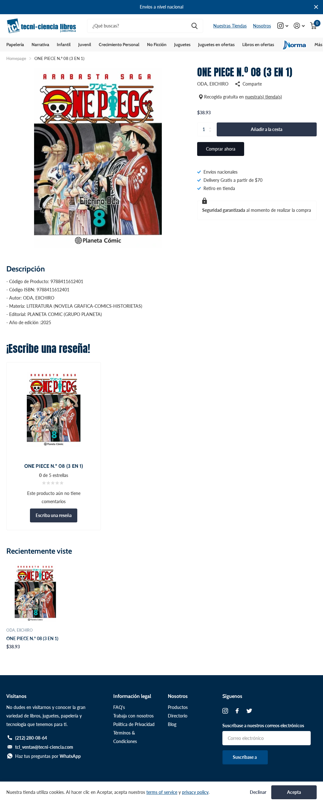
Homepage (16, 58)
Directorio (177, 715)
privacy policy (195, 792)
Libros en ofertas (258, 44)
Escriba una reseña (54, 515)
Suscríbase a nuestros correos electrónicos (263, 725)
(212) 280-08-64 (31, 738)
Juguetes (182, 44)
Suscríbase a (245, 757)
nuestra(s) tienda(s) (263, 96)
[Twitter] (249, 711)
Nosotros (262, 25)
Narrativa (40, 44)
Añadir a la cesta (266, 129)
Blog (172, 724)
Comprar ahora (220, 149)
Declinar (258, 792)
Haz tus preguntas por (48, 756)
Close (316, 7)
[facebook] (237, 710)
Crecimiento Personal (119, 44)
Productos (178, 707)
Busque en (194, 26)
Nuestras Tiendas (230, 25)
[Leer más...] (283, 26)
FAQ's (119, 707)
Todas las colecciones (15, 44)
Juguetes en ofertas (216, 44)
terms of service (161, 792)
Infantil (64, 44)
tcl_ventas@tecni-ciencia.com (44, 747)
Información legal (132, 696)
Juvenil (84, 44)
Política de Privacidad (134, 724)
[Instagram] (225, 711)
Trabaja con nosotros (133, 715)
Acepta (294, 792)
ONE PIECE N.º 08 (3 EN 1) (32, 638)
